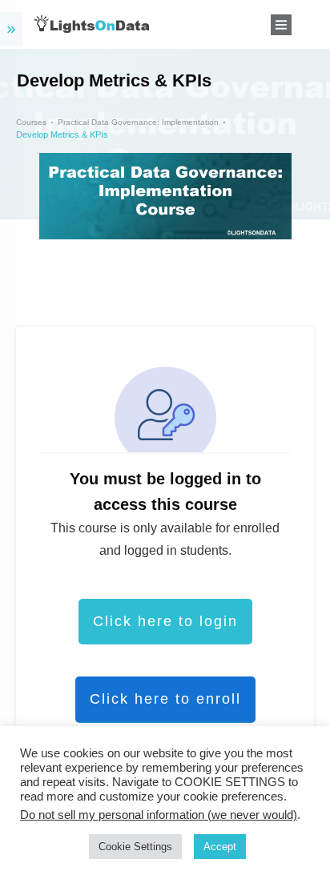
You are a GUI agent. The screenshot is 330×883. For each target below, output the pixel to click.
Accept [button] (219, 847)
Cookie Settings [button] (135, 847)
